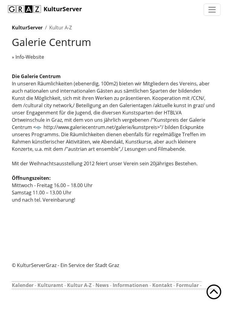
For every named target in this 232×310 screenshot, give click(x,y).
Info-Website (29, 57)
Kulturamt (50, 285)
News (102, 285)
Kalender (23, 285)
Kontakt (162, 285)
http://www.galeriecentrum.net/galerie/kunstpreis (100, 127)
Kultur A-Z (60, 27)
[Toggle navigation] (212, 10)
